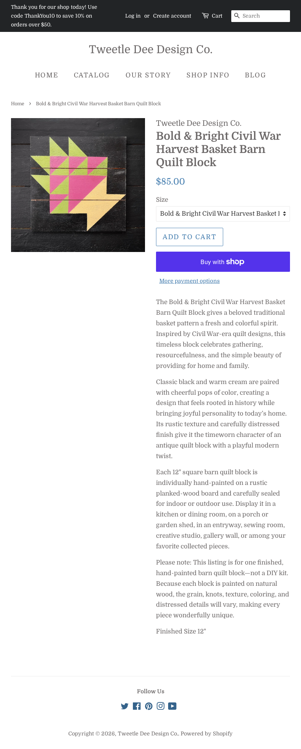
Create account (172, 16)
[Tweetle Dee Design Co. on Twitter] (125, 707)
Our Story (148, 75)
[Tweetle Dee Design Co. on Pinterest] (149, 707)
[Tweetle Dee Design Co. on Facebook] (137, 707)
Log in (133, 16)
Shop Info (207, 75)
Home (46, 75)
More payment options (189, 281)
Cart (217, 16)
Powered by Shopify (207, 734)
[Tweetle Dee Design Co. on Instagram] (160, 707)
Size (162, 199)
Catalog (92, 75)
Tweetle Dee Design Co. (151, 49)
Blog (255, 75)
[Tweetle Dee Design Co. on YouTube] (172, 707)
